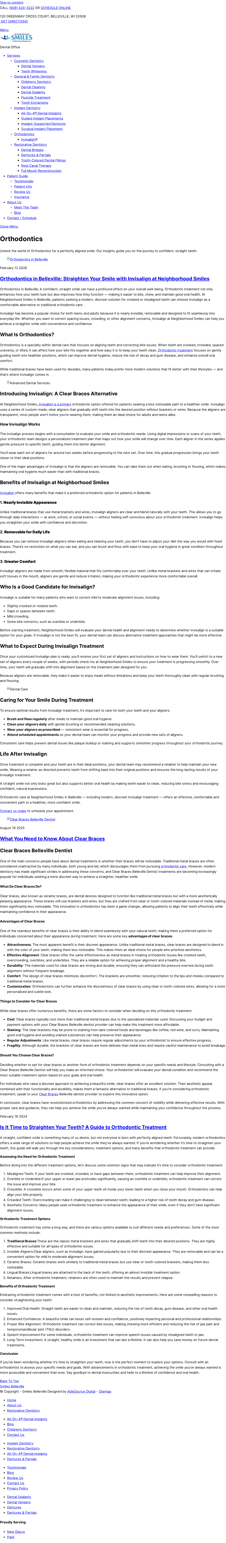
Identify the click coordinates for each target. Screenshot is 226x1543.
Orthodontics (24, 134)
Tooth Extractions (34, 103)
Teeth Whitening (34, 71)
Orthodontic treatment (175, 350)
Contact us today (13, 811)
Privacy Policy (17, 1488)
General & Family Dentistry (34, 76)
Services (13, 55)
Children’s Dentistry (36, 82)
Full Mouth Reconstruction (41, 171)
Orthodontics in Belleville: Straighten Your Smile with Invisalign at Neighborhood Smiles (105, 279)
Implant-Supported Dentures (43, 124)
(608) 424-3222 (21, 8)
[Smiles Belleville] (17, 42)
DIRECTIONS (14, 21)
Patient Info (23, 186)
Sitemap (105, 1391)
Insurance (21, 197)
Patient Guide (17, 176)
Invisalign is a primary (54, 404)
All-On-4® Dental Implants (41, 113)
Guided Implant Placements (42, 118)
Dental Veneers (33, 66)
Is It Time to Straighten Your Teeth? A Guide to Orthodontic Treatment (83, 1127)
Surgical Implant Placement (42, 129)
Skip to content (11, 2)
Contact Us (15, 1435)
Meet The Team (26, 207)
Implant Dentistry (27, 108)
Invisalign (7, 493)
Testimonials (23, 181)
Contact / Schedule (22, 218)
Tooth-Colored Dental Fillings (43, 160)
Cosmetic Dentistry (29, 61)
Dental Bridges (32, 150)
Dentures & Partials (36, 155)
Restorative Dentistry (30, 144)
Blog (17, 213)
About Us (14, 202)
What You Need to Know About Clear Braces (52, 839)
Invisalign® (29, 139)
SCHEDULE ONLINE (56, 8)
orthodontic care (173, 866)
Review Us (22, 192)
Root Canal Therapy (36, 166)
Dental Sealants (33, 92)
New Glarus (16, 1532)
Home (11, 1400)
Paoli (10, 1537)
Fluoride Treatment (35, 97)
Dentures (14, 1507)
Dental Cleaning (33, 87)
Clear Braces (48, 1094)
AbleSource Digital (81, 1391)
